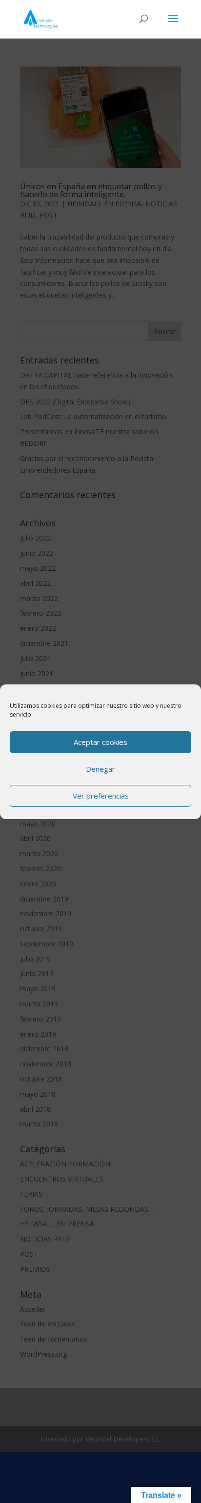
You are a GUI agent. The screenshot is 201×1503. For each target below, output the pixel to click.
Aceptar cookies (100, 742)
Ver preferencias (101, 796)
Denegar (100, 769)
